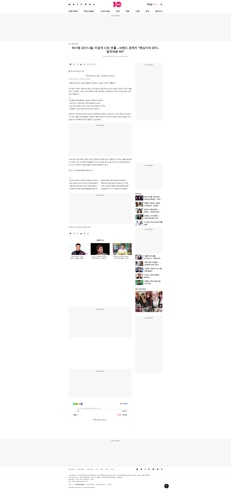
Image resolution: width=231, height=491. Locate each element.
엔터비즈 (158, 11)
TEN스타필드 (89, 11)
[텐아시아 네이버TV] (73, 4)
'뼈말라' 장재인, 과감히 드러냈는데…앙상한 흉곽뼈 (152, 205)
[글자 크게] (91, 64)
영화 (127, 11)
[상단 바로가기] (166, 486)
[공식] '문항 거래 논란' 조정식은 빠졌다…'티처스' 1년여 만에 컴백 (153, 199)
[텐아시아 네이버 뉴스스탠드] (90, 4)
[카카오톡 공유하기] (70, 64)
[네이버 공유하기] (81, 64)
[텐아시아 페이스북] (77, 4)
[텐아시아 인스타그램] (86, 4)
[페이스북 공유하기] (74, 64)
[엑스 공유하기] (77, 64)
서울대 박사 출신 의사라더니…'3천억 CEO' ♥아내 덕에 (153, 258)
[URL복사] (88, 64)
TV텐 (137, 11)
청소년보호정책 (90, 484)
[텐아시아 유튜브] (69, 4)
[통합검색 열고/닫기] (161, 5)
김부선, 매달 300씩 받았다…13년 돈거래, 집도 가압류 (151, 212)
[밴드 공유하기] (84, 64)
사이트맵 (109, 484)
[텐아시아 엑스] (81, 4)
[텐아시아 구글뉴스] (94, 4)
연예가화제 (73, 11)
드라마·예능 (105, 11)
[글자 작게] (95, 64)
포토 (147, 11)
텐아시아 (78, 487)
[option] (148, 299)
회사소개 (71, 484)
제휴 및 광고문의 (100, 484)
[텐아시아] (117, 4)
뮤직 (118, 11)
